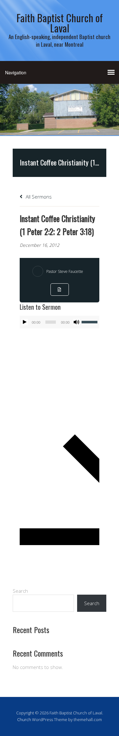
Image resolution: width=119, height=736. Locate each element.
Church (24, 719)
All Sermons (38, 196)
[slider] (90, 321)
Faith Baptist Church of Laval (60, 22)
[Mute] (76, 322)
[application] (59, 322)
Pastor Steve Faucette (64, 271)
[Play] (25, 322)
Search (20, 591)
